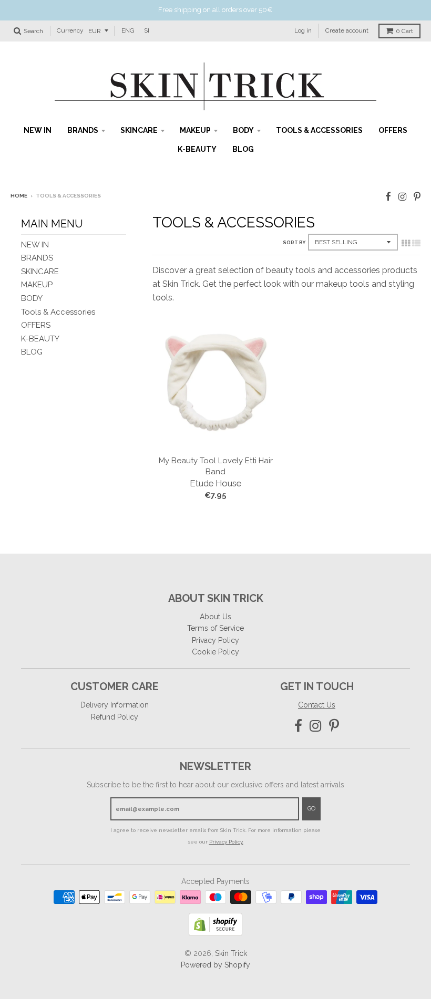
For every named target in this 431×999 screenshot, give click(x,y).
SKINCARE (139, 130)
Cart (404, 31)
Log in (303, 30)
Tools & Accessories (319, 130)
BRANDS (82, 130)
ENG (128, 30)
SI (146, 30)
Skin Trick (231, 953)
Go (311, 808)
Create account (346, 30)
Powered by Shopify (215, 965)
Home (19, 196)
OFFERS (392, 130)
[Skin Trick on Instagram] (402, 196)
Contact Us (316, 705)
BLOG (243, 149)
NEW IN (38, 130)
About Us (215, 616)
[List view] (416, 243)
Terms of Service (215, 628)
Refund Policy (114, 717)
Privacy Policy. (226, 842)
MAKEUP (195, 130)
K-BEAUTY (197, 149)
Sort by (294, 242)
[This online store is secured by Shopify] (215, 933)
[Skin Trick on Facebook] (388, 196)
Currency (70, 30)
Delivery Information (114, 705)
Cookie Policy (215, 652)
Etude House (215, 483)
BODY (243, 130)
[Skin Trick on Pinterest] (417, 196)
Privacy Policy (215, 640)
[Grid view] (406, 243)
